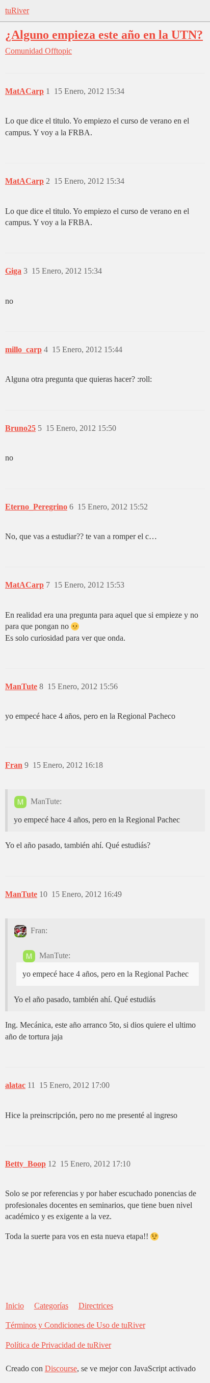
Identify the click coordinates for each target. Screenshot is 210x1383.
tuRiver (17, 10)
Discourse (61, 1368)
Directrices (95, 1305)
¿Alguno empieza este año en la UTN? (104, 34)
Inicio (15, 1305)
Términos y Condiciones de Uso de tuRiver (75, 1325)
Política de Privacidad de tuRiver (58, 1345)
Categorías (51, 1305)
